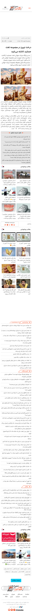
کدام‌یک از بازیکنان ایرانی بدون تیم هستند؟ (19, 384)
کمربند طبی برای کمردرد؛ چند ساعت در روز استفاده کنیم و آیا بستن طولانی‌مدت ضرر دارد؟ (16, 504)
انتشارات (18, 597)
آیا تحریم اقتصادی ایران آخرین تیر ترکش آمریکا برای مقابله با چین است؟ (16, 414)
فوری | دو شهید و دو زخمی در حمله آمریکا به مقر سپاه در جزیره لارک (17, 337)
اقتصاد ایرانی (21, 571)
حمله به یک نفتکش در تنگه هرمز (21, 357)
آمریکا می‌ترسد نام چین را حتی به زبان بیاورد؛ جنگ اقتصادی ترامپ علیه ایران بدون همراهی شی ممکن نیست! (16, 151)
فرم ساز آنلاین (16, 569)
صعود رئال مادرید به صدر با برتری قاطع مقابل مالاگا (17, 473)
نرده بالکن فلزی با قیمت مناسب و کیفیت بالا (18, 522)
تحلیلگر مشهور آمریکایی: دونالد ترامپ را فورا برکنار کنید (16, 450)
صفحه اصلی (27, 38)
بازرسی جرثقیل (24, 569)
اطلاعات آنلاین (16, 8)
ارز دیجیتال (8, 571)
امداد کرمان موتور (8, 569)
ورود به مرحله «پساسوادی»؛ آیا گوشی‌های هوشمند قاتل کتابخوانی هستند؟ (16, 161)
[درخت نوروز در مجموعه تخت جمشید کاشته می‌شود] (16, 76)
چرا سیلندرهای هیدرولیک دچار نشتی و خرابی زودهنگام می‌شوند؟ (17, 494)
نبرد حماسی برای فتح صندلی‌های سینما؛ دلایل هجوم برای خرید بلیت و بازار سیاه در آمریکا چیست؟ (16, 404)
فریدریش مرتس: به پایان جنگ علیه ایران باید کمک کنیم (16, 441)
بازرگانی (26, 486)
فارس (22, 38)
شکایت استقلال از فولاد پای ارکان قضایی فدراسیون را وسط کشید (16, 477)
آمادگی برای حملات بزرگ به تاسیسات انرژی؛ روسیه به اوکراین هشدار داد (17, 446)
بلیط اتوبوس (27, 574)
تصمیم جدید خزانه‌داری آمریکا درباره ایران (19, 346)
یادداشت (25, 597)
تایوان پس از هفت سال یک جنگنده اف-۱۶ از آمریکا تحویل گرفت (17, 432)
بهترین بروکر (14, 571)
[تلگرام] (9, 610)
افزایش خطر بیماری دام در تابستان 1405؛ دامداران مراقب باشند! (17, 518)
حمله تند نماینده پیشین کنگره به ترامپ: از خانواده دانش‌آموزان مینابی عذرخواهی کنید (18, 427)
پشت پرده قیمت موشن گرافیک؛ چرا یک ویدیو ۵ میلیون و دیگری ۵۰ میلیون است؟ (17, 513)
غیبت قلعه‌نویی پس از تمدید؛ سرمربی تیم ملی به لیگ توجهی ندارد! (17, 389)
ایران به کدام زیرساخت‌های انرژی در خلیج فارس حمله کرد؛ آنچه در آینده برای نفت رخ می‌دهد (16, 350)
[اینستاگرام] (14, 610)
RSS (6, 597)
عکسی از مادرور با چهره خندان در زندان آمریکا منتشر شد (16, 470)
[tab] (26, 322)
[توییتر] (12, 610)
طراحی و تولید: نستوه (14, 607)
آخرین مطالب (25, 371)
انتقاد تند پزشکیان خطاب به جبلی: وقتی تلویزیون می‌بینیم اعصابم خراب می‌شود (16, 362)
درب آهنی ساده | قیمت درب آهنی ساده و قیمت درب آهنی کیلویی (17, 525)
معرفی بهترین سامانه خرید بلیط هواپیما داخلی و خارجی (16, 490)
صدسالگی (20, 594)
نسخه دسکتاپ (16, 580)
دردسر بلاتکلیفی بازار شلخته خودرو (21, 354)
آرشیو (11, 597)
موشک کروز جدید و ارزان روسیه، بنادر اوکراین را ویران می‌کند (15, 423)
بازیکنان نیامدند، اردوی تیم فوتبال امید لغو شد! (18, 463)
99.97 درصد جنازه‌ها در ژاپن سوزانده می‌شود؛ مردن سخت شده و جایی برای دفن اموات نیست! (17, 156)
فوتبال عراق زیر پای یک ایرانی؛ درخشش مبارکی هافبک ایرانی (15, 500)
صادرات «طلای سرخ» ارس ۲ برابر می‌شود (19, 466)
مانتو (29, 569)
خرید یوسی (28, 571)
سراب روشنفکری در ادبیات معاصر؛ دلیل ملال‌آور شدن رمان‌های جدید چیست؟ (18, 399)
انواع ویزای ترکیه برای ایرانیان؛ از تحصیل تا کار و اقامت (16, 497)
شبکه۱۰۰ (27, 594)
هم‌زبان (13, 594)
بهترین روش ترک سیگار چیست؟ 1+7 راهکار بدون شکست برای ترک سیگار (17, 509)
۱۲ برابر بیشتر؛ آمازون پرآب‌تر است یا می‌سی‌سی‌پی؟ (16, 142)
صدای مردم (6, 594)
